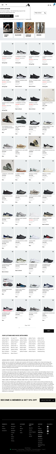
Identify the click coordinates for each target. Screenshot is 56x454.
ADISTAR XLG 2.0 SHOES (7, 150)
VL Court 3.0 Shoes (19, 173)
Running (12, 428)
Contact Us (40, 440)
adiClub (30, 436)
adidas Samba (5, 338)
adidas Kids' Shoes (6, 340)
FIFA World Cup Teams (6, 353)
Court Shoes (32, 240)
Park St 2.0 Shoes (46, 173)
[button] (12, 44)
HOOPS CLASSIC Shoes (34, 218)
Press (30, 434)
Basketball (13, 430)
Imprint (43, 449)
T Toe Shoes (14, 351)
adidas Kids (22, 343)
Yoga (12, 434)
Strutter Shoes (19, 313)
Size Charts (40, 438)
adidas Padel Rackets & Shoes (24, 347)
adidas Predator (23, 351)
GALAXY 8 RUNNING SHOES (21, 264)
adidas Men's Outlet (6, 342)
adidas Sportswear (6, 343)
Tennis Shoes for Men (32, 349)
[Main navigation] (2, 4)
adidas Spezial (5, 349)
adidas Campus (41, 345)
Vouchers (40, 436)
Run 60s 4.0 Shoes (33, 173)
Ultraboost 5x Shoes (7, 56)
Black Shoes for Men (15, 353)
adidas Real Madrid (32, 342)
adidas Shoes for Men (15, 342)
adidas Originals (15, 340)
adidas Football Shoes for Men (24, 340)
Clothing (3, 428)
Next (48, 330)
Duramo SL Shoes (33, 102)
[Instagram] (47, 428)
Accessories (4, 430)
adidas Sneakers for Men (41, 347)
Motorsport (13, 426)
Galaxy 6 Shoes (5, 80)
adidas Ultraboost (24, 338)
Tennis (12, 438)
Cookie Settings (21, 449)
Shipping (39, 428)
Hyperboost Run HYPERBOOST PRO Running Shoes (33, 266)
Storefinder (40, 442)
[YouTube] (48, 431)
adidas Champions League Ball (15, 349)
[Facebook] (47, 426)
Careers (30, 430)
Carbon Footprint (32, 432)
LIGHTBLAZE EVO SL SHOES (21, 196)
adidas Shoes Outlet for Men (24, 345)
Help (39, 426)
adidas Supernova (32, 351)
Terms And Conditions (36, 449)
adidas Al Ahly (5, 347)
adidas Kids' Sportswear (15, 345)
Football (12, 432)
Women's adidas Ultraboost (15, 347)
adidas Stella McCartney (32, 345)
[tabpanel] (28, 188)
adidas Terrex (41, 340)
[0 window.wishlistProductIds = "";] (6, 4)
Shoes (3, 426)
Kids (21, 430)
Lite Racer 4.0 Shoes (47, 240)
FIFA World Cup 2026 (32, 347)
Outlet (21, 432)
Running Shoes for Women (6, 345)
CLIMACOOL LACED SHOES (34, 150)
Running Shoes (41, 342)
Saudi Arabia (14, 449)
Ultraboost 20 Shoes (20, 102)
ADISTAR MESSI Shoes (7, 289)
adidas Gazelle (32, 343)
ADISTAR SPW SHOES (46, 196)
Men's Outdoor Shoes (6, 351)
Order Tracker (40, 432)
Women (21, 428)
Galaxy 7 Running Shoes (21, 80)
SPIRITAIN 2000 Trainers (21, 218)
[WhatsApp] (47, 433)
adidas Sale (13, 343)
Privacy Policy (28, 449)
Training (12, 440)
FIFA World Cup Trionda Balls (41, 349)
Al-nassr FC (14, 338)
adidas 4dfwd (23, 349)
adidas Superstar (24, 342)
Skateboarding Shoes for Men (41, 351)
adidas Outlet (41, 338)
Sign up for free (46, 400)
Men (21, 426)
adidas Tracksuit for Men (32, 338)
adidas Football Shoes (41, 343)
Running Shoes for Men (32, 340)
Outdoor (12, 436)
